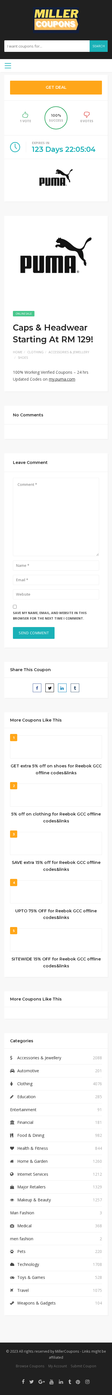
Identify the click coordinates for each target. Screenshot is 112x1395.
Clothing (35, 352)
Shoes (23, 357)
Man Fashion (22, 1212)
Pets (21, 1251)
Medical (24, 1225)
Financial (25, 1122)
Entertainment (23, 1109)
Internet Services (32, 1174)
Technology (28, 1264)
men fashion (21, 1238)
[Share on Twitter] (49, 688)
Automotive (28, 1070)
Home (17, 352)
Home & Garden (32, 1161)
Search (98, 46)
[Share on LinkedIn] (62, 688)
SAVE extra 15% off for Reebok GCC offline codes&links (56, 866)
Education (26, 1096)
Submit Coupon (83, 1366)
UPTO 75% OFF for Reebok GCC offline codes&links (56, 914)
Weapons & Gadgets (36, 1303)
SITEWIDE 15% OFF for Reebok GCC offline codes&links (56, 962)
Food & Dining (30, 1135)
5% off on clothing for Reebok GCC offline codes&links (56, 817)
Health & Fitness (32, 1148)
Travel (23, 1290)
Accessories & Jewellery (69, 352)
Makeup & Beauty (34, 1200)
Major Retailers (31, 1187)
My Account (57, 1366)
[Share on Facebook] (37, 688)
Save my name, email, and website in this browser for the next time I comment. (50, 615)
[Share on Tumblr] (75, 688)
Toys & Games (31, 1277)
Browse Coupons (30, 1366)
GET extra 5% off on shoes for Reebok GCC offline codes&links (56, 769)
